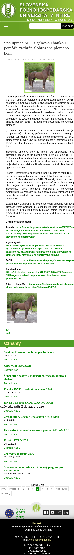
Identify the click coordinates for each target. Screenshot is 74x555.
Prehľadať (67, 26)
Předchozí (14, 489)
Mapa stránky (45, 20)
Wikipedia (60, 20)
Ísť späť (8, 332)
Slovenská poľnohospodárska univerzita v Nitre (37, 10)
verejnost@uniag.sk (40, 539)
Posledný (5, 493)
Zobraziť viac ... (12, 359)
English (31, 20)
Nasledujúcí (61, 489)
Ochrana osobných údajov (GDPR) (21, 513)
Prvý (3, 489)
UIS (70, 20)
